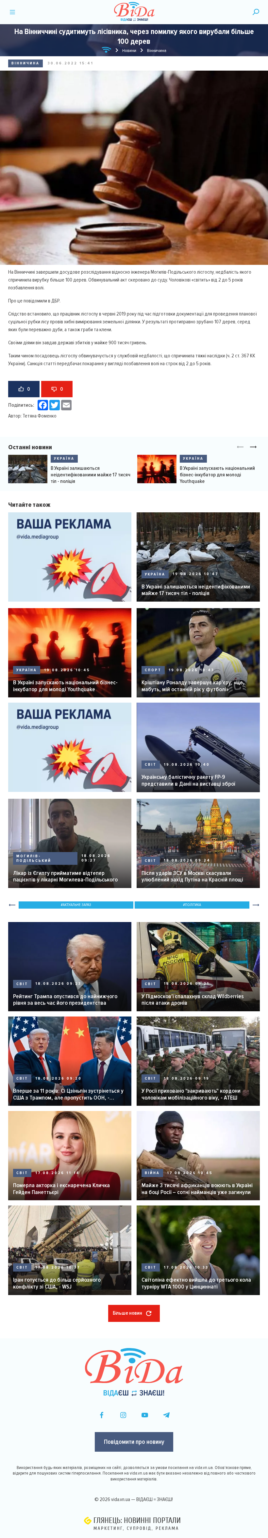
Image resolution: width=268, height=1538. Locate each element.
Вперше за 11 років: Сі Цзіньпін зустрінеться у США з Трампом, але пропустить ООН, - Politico (68, 1094)
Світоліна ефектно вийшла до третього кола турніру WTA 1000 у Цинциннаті (196, 1283)
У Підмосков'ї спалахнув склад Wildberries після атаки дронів (193, 999)
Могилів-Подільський (33, 858)
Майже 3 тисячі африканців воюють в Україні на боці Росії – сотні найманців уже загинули (197, 1188)
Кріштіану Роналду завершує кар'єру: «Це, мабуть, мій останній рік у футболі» (193, 685)
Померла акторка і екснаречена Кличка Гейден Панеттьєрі (61, 1188)
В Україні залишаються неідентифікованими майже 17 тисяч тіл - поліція (90, 475)
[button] (253, 447)
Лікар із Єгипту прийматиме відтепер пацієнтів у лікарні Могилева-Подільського (65, 876)
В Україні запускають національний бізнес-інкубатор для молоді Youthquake (217, 475)
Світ (151, 764)
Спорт (153, 670)
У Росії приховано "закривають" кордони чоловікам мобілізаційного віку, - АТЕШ (191, 1094)
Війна (152, 1173)
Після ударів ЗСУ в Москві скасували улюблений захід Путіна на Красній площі (192, 876)
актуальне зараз (77, 904)
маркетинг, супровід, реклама (136, 1528)
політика (193, 904)
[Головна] (106, 51)
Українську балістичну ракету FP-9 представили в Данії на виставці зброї (188, 780)
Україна (64, 458)
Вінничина (25, 63)
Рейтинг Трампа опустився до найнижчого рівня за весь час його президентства (65, 999)
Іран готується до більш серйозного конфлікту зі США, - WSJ (57, 1283)
